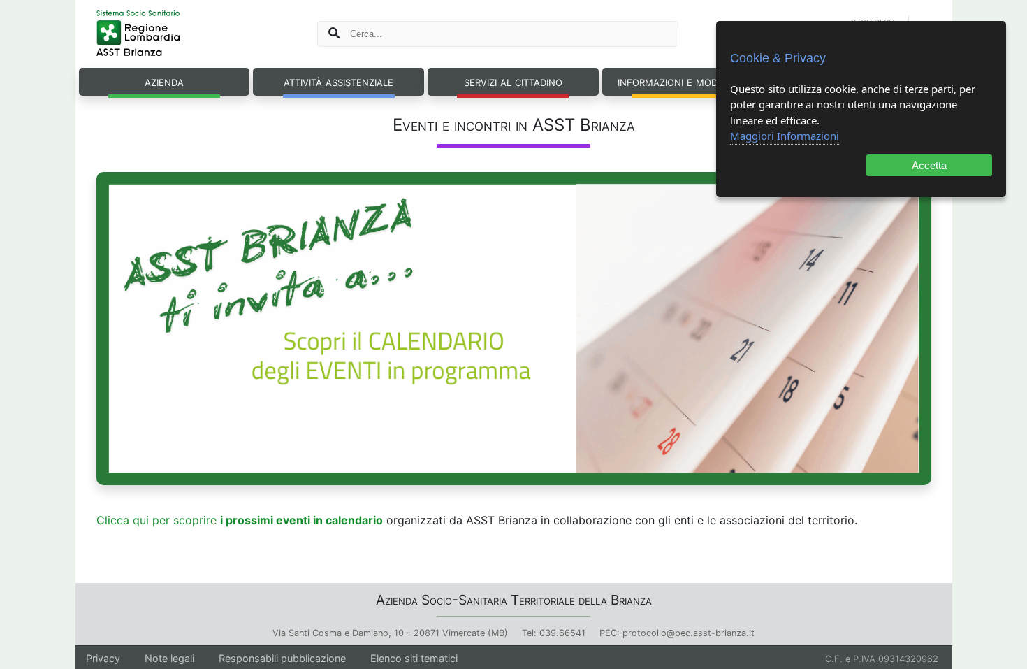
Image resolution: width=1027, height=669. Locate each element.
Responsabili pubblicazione (282, 658)
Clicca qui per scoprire (239, 520)
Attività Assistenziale (338, 81)
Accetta (929, 165)
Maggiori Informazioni (784, 136)
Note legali (169, 658)
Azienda (164, 81)
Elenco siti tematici (414, 658)
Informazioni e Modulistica (687, 81)
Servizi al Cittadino (513, 81)
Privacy (103, 658)
